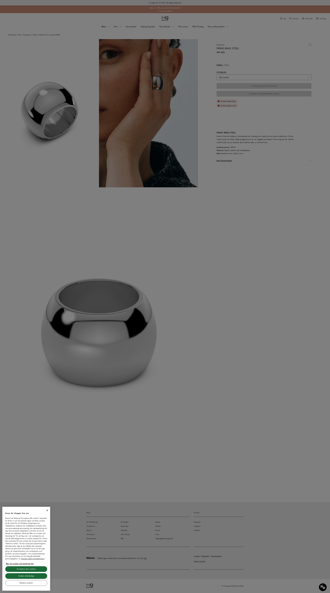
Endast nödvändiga (26, 576)
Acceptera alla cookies (26, 569)
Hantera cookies (26, 583)
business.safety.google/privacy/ (32, 558)
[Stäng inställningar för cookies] (47, 510)
